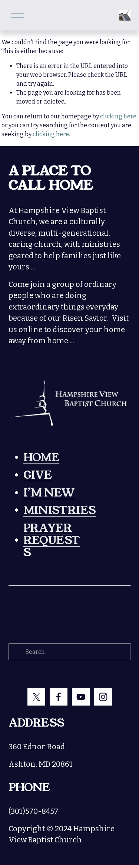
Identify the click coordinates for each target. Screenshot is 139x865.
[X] (36, 697)
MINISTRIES (59, 510)
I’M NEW (49, 493)
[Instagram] (103, 697)
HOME (41, 458)
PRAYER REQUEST (51, 534)
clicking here (118, 116)
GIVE (37, 475)
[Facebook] (58, 697)
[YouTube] (81, 697)
